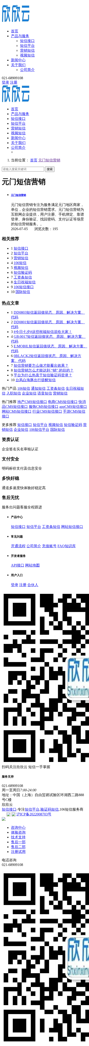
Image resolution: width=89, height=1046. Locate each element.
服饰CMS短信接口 (43, 407)
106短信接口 (24, 287)
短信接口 (27, 41)
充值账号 (49, 546)
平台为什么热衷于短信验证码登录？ (43, 375)
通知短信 (38, 388)
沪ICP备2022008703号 (33, 814)
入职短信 (13, 393)
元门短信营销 (49, 160)
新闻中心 (18, 60)
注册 (13, 82)
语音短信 (44, 393)
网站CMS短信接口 (16, 411)
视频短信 (27, 55)
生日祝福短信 (25, 282)
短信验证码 (23, 272)
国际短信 (23, 292)
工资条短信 (23, 277)
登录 (5, 82)
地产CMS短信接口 (32, 402)
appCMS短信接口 (73, 407)
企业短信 (29, 393)
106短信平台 (39, 429)
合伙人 (32, 585)
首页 (14, 31)
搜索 (50, 169)
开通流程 (18, 546)
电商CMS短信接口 (63, 402)
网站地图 (32, 565)
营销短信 (27, 50)
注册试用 (18, 852)
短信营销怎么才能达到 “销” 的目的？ (43, 370)
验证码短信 (49, 809)
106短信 (20, 263)
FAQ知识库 (67, 546)
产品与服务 (20, 36)
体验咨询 (18, 832)
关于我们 (18, 65)
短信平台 (27, 46)
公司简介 (27, 70)
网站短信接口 (72, 527)
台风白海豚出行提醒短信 (36, 380)
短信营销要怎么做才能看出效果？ (41, 365)
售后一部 (18, 842)
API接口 (17, 565)
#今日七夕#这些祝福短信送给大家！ (43, 332)
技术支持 (18, 837)
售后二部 (18, 847)
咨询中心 (18, 827)
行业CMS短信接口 (47, 411)
